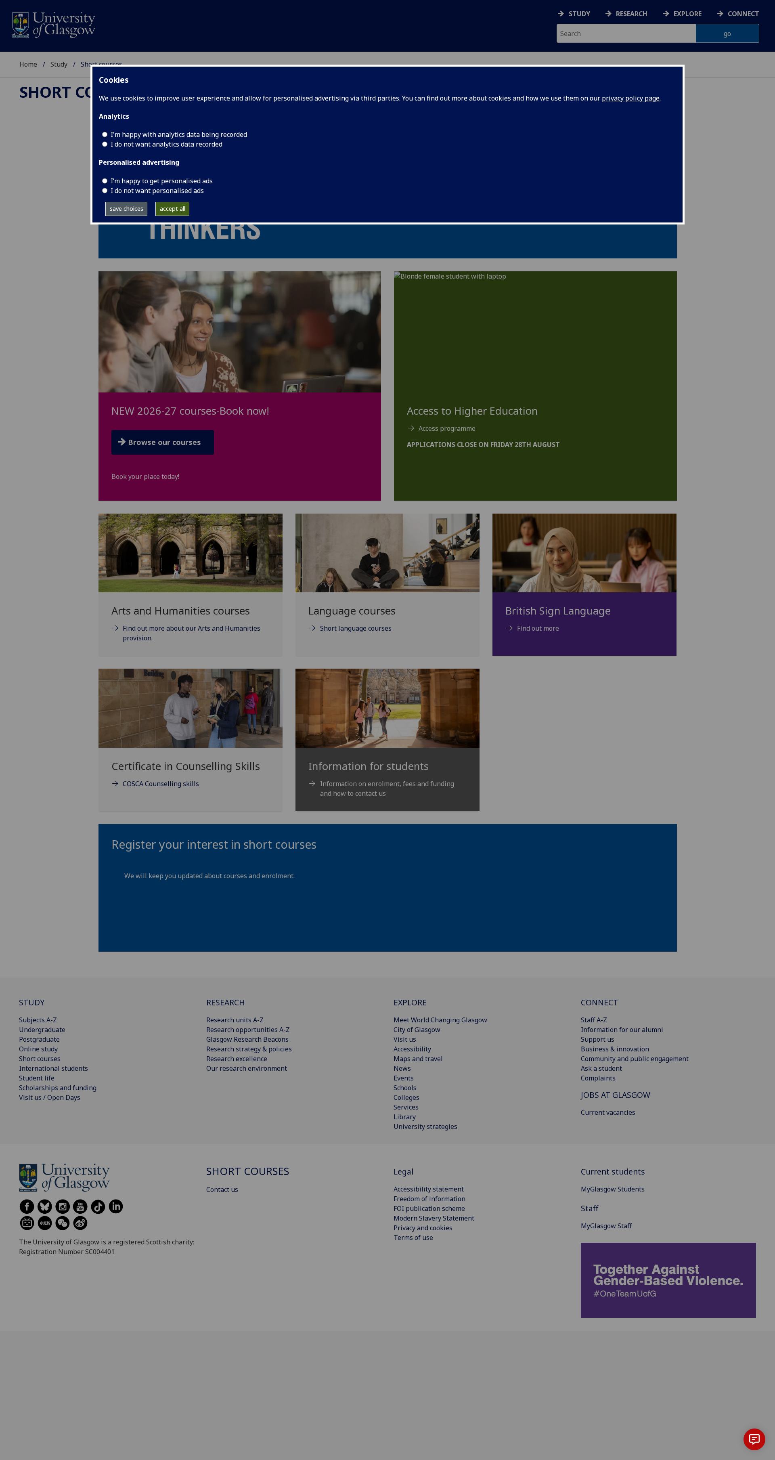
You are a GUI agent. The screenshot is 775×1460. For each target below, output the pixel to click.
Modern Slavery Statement (434, 1218)
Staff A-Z (594, 1019)
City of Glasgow (417, 1029)
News (402, 1068)
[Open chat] (754, 1439)
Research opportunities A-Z (248, 1029)
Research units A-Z (235, 1019)
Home (28, 64)
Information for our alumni (622, 1029)
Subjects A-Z (38, 1019)
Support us (597, 1039)
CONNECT (599, 1002)
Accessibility (412, 1049)
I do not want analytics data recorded (166, 144)
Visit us (405, 1039)
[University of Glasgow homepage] (53, 24)
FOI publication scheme (429, 1208)
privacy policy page (631, 98)
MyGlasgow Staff (606, 1225)
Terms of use (413, 1237)
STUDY (31, 1002)
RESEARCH (225, 1002)
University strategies (425, 1126)
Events (404, 1078)
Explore (688, 13)
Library (405, 1116)
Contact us (222, 1189)
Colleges (406, 1097)
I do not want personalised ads (157, 190)
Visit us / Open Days (49, 1097)
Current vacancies (608, 1112)
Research (631, 13)
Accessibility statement (429, 1189)
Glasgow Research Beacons (247, 1039)
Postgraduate (39, 1039)
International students (53, 1068)
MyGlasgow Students (613, 1189)
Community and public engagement (635, 1058)
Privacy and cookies (423, 1227)
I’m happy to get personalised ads (162, 180)
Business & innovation (615, 1049)
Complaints (598, 1078)
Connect (743, 13)
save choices (126, 208)
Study (579, 13)
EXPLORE (410, 1002)
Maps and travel (418, 1058)
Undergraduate (42, 1029)
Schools (405, 1087)
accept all (172, 208)
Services (406, 1107)
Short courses (81, 91)
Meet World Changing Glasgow (440, 1019)
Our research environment (246, 1068)
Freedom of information (429, 1198)
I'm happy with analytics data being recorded (179, 134)
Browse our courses (164, 442)
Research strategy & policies (249, 1049)
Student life (36, 1078)
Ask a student (601, 1068)
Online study (38, 1049)
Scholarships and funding (57, 1087)
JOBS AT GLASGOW (615, 1094)
